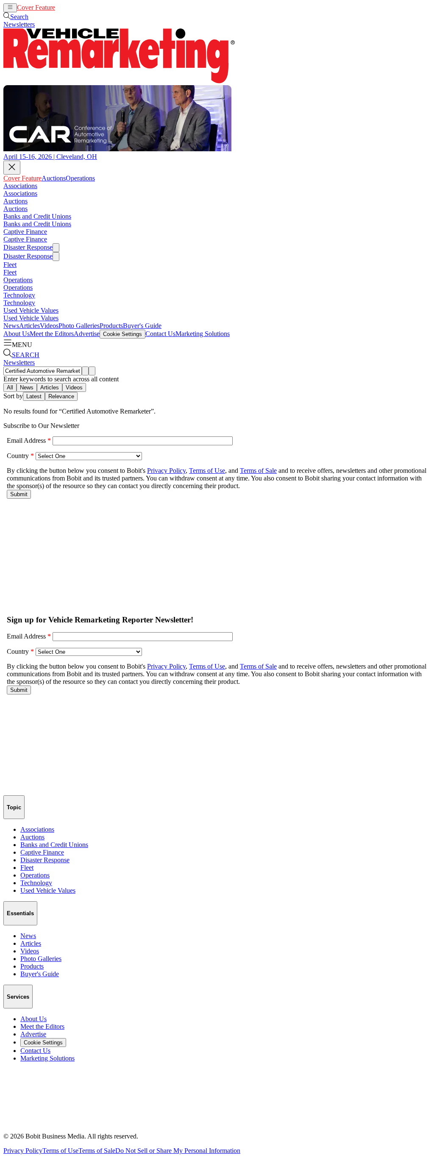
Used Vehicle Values (30, 310)
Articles (29, 325)
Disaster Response (28, 247)
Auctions (67, 7)
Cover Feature (36, 7)
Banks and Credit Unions (37, 216)
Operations (93, 7)
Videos (49, 325)
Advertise (87, 333)
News (11, 325)
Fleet (10, 264)
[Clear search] (92, 371)
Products (111, 325)
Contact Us (160, 333)
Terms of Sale (96, 1150)
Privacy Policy (22, 1150)
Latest (34, 396)
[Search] (85, 371)
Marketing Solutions (202, 333)
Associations (20, 185)
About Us (16, 333)
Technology (19, 295)
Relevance (61, 396)
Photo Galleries (79, 325)
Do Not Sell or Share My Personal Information (177, 1150)
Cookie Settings (122, 334)
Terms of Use (60, 1150)
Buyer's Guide (142, 325)
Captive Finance (25, 231)
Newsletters (19, 24)
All (10, 387)
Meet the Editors (52, 333)
